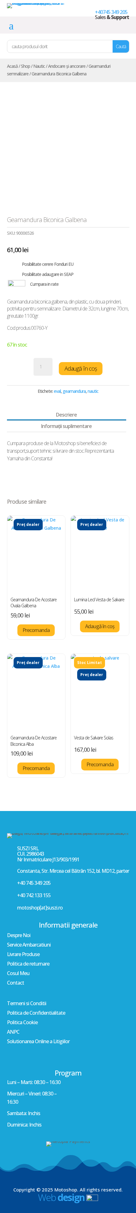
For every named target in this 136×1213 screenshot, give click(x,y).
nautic (93, 391)
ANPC (13, 1032)
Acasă (12, 66)
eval (57, 391)
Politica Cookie (22, 1023)
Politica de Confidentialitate (36, 1013)
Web (61, 1197)
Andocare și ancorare (66, 66)
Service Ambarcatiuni (29, 945)
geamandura (74, 391)
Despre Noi (18, 936)
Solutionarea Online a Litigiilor (38, 1042)
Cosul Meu (18, 974)
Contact (15, 983)
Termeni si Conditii (26, 1004)
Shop (25, 66)
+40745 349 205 (111, 12)
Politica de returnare (28, 964)
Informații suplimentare (66, 426)
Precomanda (36, 630)
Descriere (66, 414)
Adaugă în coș (81, 368)
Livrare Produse (23, 955)
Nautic (39, 66)
